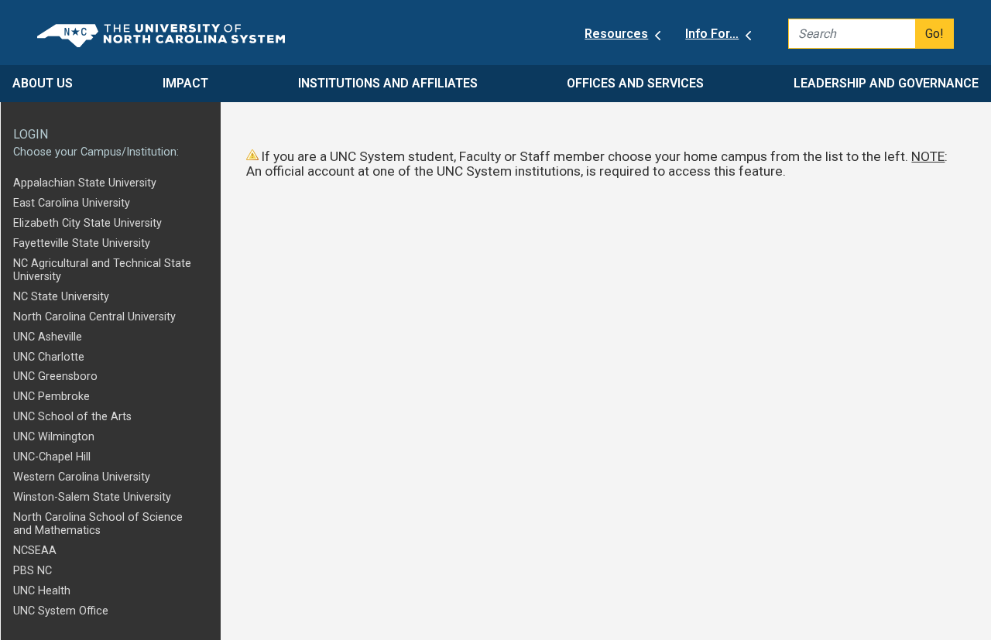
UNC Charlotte (48, 357)
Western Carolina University (81, 477)
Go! (934, 33)
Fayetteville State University (81, 243)
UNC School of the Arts (72, 416)
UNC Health (41, 590)
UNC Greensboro (55, 376)
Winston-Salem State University (92, 497)
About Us (42, 83)
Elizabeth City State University (87, 223)
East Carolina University (71, 203)
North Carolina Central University (94, 316)
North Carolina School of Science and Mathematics (98, 524)
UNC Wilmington (53, 436)
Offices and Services (635, 83)
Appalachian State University (84, 183)
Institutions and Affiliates (388, 83)
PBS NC (32, 570)
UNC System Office (60, 611)
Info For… (712, 33)
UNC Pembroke (51, 396)
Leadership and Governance (886, 83)
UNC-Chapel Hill (52, 457)
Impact (185, 83)
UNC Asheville (47, 337)
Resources (616, 33)
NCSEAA (35, 550)
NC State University (61, 296)
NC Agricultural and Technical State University (102, 270)
